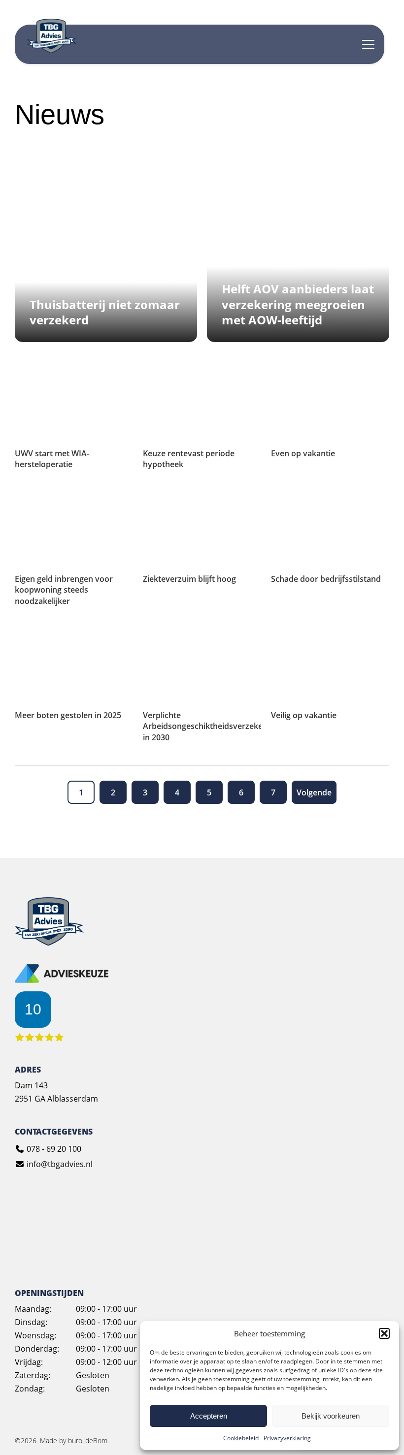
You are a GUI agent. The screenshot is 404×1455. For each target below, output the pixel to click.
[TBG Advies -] (49, 943)
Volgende (314, 792)
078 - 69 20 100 (53, 1148)
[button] (384, 1333)
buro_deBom (87, 1440)
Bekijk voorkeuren (331, 1416)
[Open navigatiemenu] (368, 44)
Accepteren (208, 1416)
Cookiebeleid (241, 1438)
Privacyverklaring (287, 1438)
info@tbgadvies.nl (59, 1164)
